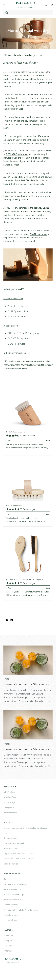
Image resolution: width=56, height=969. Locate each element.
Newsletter (8, 935)
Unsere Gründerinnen (12, 889)
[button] (13, 435)
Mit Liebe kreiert (10, 915)
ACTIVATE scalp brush (14, 176)
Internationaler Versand (13, 843)
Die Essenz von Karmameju (15, 884)
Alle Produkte (9, 792)
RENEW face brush (17, 316)
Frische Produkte (11, 905)
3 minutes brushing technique (26, 101)
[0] (52, 4)
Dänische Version (10, 864)
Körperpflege (9, 802)
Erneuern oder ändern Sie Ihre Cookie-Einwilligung (25, 828)
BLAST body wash (16, 343)
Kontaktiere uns (10, 838)
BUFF (48, 150)
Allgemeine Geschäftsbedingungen (18, 853)
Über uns (7, 879)
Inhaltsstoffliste (10, 920)
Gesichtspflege (9, 797)
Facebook (7, 946)
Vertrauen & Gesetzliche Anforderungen (20, 910)
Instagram (7, 940)
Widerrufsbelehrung (12, 848)
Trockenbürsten (10, 812)
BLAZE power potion (18, 311)
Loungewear (8, 807)
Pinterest (7, 951)
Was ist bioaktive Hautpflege (15, 894)
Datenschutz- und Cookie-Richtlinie (18, 858)
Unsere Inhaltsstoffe (12, 899)
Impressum (8, 833)
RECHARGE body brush (17, 154)
